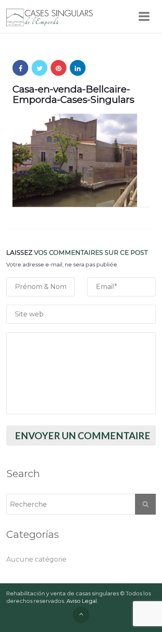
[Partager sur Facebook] (20, 68)
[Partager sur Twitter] (39, 68)
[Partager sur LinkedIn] (78, 68)
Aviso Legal (81, 600)
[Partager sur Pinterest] (58, 68)
